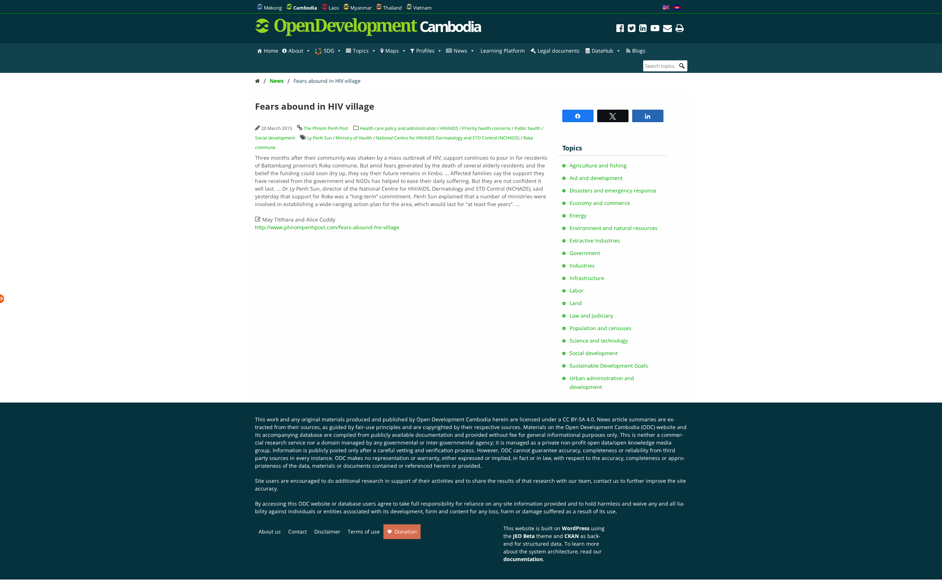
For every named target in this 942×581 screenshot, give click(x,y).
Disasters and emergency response (613, 190)
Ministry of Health (354, 138)
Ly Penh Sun (319, 138)
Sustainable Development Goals (609, 365)
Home (271, 50)
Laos (334, 7)
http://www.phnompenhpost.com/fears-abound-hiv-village (327, 227)
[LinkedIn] (643, 29)
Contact (297, 531)
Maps (392, 50)
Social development (275, 138)
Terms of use (364, 531)
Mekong (273, 7)
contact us (606, 480)
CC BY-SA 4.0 (578, 419)
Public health (527, 128)
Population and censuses (600, 328)
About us (270, 531)
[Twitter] (631, 29)
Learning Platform (503, 50)
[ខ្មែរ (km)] (677, 7)
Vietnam (422, 7)
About (295, 50)
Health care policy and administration (398, 128)
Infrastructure (587, 277)
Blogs (638, 50)
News (460, 50)
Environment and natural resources (614, 227)
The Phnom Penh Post (326, 128)
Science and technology (599, 340)
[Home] (257, 80)
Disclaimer (327, 531)
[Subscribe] (667, 29)
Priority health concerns (486, 128)
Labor (577, 290)
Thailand (392, 7)
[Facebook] (620, 29)
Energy (578, 215)
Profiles (425, 50)
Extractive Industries (595, 240)
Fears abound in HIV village (327, 80)
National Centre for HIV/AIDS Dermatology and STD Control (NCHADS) (448, 138)
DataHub (602, 50)
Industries (582, 265)
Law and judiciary (591, 315)
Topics (361, 50)
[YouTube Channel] (655, 29)
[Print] (680, 29)
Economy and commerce (600, 202)
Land (576, 303)
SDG (329, 50)
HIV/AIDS (449, 128)
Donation (405, 531)
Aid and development (596, 177)
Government (585, 252)
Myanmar (361, 7)
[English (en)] (666, 7)
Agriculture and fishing (598, 165)
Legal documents (559, 50)
